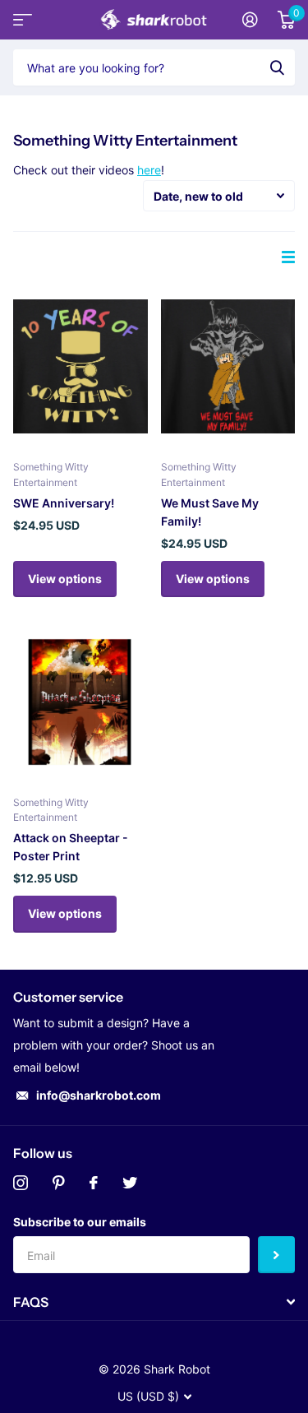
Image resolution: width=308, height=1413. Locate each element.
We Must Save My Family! (210, 512)
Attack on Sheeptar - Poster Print (70, 847)
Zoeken (277, 67)
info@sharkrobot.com (98, 1095)
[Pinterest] (59, 1182)
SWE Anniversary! (63, 503)
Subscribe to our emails (79, 1222)
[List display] (288, 257)
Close (154, 1302)
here (149, 170)
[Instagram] (20, 1182)
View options (65, 579)
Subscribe (276, 1254)
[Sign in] (250, 19)
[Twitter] (129, 1182)
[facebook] (94, 1182)
